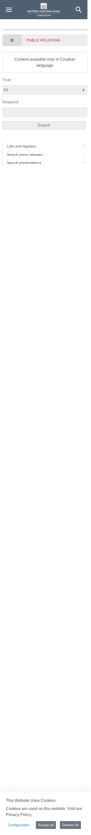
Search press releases (25, 154)
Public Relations (43, 40)
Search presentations (24, 163)
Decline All (70, 825)
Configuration (19, 825)
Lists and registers (21, 146)
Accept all (46, 825)
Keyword (10, 102)
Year (7, 80)
